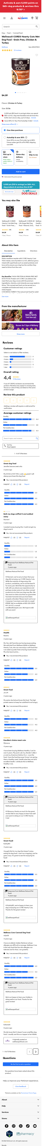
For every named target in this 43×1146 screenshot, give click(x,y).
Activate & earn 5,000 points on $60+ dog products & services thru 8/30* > (21, 6)
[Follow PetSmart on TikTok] (28, 1126)
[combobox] (20, 26)
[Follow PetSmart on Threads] (20, 1126)
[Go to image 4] (20, 92)
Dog (3, 33)
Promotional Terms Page (28, 1093)
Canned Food (18, 33)
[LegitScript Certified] (9, 1133)
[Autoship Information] (26, 137)
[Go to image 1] (15, 92)
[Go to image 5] (22, 92)
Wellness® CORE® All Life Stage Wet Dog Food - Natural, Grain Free (26, 223)
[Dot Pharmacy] (25, 1134)
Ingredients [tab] (21, 251)
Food (9, 33)
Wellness (5, 47)
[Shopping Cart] (36, 18)
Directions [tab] (33, 251)
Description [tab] (8, 251)
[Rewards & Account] (11, 18)
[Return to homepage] (23, 17)
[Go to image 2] (17, 92)
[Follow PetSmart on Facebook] (6, 1126)
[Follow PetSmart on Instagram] (13, 1126)
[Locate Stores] (32, 18)
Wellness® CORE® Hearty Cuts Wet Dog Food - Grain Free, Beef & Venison (9, 223)
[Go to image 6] (24, 92)
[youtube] (35, 1126)
